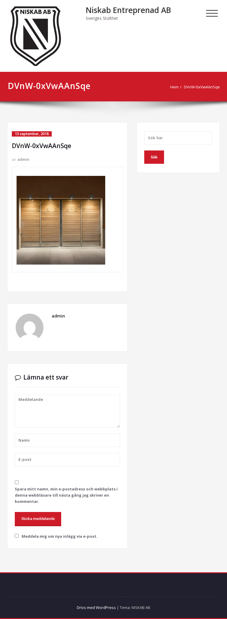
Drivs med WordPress (96, 607)
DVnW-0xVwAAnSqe (202, 87)
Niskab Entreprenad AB (128, 10)
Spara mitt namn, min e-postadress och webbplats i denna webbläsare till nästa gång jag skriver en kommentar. (66, 495)
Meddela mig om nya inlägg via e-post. (60, 536)
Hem (174, 87)
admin (23, 159)
